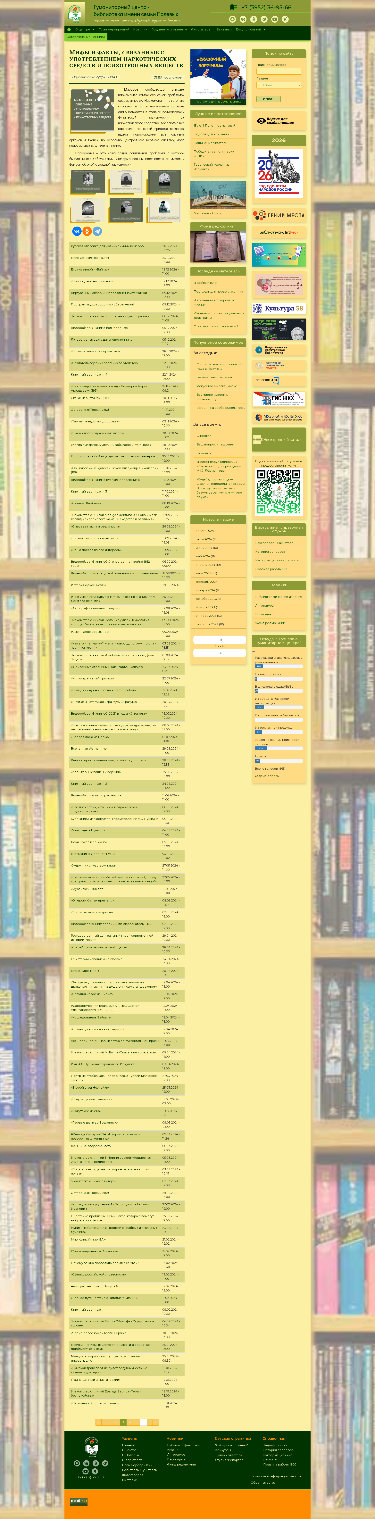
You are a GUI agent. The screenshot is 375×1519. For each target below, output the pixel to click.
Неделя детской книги (211, 134)
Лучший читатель (228, 1455)
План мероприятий (114, 29)
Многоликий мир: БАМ (88, 1239)
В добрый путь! (205, 283)
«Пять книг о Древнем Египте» (95, 1403)
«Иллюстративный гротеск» (92, 678)
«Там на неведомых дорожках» (95, 421)
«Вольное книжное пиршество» (95, 351)
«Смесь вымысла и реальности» (95, 526)
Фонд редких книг (270, 623)
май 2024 (203, 556)
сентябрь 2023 (207, 624)
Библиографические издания (278, 597)
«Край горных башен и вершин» (96, 772)
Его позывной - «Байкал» (90, 269)
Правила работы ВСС (271, 569)
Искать (268, 99)
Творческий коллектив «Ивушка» (212, 167)
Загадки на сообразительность (221, 408)
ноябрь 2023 (205, 607)
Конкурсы (223, 1450)
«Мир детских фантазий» (90, 258)
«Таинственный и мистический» (95, 1380)
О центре (81, 30)
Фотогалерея (201, 29)
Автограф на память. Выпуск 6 (94, 1286)
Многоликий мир (207, 213)
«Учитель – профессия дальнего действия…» (219, 315)
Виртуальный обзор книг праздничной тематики (109, 293)
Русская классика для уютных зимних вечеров (107, 246)
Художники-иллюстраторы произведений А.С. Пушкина (114, 819)
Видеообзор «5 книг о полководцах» (99, 328)
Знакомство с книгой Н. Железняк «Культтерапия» (110, 316)
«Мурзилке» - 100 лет (87, 889)
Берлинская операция (214, 377)
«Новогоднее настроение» (92, 281)
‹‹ (221, 640)
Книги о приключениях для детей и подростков (108, 760)
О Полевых (130, 1455)
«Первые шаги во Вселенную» (95, 1122)
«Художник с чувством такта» (93, 865)
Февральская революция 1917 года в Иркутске (220, 366)
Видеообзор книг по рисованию (96, 795)
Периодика (264, 614)
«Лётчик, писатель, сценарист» (94, 538)
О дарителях (132, 1460)
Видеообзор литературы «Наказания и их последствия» (114, 573)
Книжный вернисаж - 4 (89, 374)
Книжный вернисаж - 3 (89, 491)
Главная (68, 29)
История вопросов (270, 551)
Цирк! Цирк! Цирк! (85, 971)
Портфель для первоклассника (218, 291)
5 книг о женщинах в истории (94, 1181)
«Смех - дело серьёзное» (90, 632)
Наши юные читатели (210, 143)
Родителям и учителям (169, 29)
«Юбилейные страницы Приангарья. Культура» (107, 667)
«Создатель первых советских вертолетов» (104, 363)
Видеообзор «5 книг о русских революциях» (105, 480)
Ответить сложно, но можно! (216, 326)
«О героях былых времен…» (92, 900)
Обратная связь (263, 1482)
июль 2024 (204, 539)
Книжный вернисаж (87, 1309)
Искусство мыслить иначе (217, 386)
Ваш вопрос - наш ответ (215, 444)
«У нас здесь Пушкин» (88, 830)
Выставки (224, 29)
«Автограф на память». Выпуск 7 (96, 608)
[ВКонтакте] (77, 231)
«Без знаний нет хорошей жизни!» (218, 101)
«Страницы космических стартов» (97, 1029)
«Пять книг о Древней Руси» (93, 854)
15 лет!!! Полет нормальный (214, 125)
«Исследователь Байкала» (91, 1017)
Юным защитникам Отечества (94, 1251)
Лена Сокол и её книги (89, 842)
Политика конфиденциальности (276, 1476)
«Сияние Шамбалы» (86, 503)
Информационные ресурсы (277, 560)
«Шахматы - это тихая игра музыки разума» (104, 702)
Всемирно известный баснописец (213, 397)
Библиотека (279, 232)
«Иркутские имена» (86, 1111)
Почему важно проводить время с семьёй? (105, 1263)
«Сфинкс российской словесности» (98, 1274)
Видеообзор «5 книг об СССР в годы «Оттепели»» (109, 713)
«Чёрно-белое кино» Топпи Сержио (99, 1333)
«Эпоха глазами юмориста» (92, 912)
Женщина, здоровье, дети (91, 1146)
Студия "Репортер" (230, 1460)
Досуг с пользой (247, 30)
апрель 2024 (205, 565)
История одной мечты (88, 585)
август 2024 (205, 531)
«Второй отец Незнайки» (90, 1087)
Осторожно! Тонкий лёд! (90, 409)
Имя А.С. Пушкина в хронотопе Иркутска (103, 1064)
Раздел (262, 78)
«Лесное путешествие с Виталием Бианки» (104, 1298)
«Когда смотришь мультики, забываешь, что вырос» (111, 445)
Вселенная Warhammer (89, 748)
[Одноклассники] (87, 231)
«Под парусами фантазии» (91, 1099)
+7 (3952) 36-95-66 (266, 7)
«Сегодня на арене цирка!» (92, 994)
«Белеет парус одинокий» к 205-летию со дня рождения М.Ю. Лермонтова (219, 466)
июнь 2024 (204, 548)
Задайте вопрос (275, 1445)
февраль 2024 (207, 582)
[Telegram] (97, 231)
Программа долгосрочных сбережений (102, 304)
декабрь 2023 (206, 599)
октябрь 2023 (206, 616)
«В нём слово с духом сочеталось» (97, 433)
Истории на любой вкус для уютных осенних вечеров (113, 456)
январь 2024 (205, 590)
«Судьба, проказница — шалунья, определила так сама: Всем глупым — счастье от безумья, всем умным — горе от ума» (221, 488)
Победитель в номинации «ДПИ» (214, 154)
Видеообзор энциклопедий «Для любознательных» (111, 924)
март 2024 (204, 573)
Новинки (140, 29)
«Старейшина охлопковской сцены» (99, 947)
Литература (264, 605)
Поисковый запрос (271, 65)
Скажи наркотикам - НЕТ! (90, 398)
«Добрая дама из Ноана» (90, 737)
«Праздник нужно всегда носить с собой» (103, 690)
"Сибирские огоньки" (231, 1445)
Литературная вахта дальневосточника (101, 339)
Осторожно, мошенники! (86, 37)
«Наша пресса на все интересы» (96, 550)
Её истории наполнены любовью (96, 959)
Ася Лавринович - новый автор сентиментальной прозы (115, 1041)
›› (221, 653)
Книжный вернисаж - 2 (89, 783)
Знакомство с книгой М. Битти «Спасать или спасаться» (113, 1052)
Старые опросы (267, 776)
